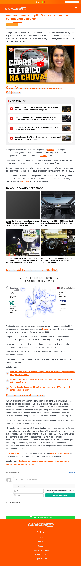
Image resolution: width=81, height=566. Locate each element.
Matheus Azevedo (17, 22)
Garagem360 (13, 453)
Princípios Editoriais (40, 559)
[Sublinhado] (21, 486)
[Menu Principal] (76, 8)
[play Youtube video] (40, 64)
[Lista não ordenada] (30, 486)
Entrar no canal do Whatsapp (42, 517)
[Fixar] (24, 486)
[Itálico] (18, 486)
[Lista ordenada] (27, 486)
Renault (43, 156)
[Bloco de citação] (33, 486)
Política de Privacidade (40, 550)
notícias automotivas (59, 453)
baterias (50, 150)
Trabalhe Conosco (40, 554)
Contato (40, 546)
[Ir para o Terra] (40, 2)
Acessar (72, 472)
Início (40, 537)
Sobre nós (40, 542)
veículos (25, 181)
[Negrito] (15, 486)
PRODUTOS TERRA (72, 2)
